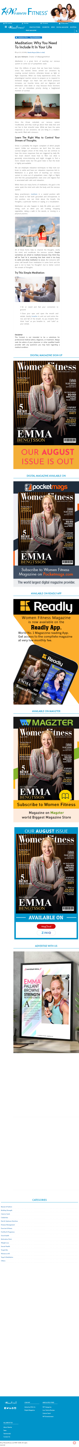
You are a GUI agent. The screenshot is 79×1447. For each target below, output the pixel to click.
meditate (34, 194)
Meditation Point (23, 37)
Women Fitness (25, 11)
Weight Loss (5, 1243)
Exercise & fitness (6, 1228)
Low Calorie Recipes (49, 1410)
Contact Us (6, 1437)
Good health (5, 1235)
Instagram (15, 1407)
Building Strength (6, 1210)
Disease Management (8, 1225)
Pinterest (12, 1407)
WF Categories (47, 1407)
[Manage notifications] (74, 1442)
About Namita (7, 1427)
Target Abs (4, 1250)
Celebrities (4, 1217)
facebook (5, 1407)
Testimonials (7, 1433)
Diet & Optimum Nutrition (9, 1221)
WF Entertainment (48, 1416)
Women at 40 (5, 1254)
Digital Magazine (29, 1410)
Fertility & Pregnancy (8, 1232)
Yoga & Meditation (35, 37)
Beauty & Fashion (6, 1207)
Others (3, 1261)
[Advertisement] (46, 1087)
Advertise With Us (29, 1407)
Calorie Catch (5, 1214)
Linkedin (10, 1407)
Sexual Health (5, 1246)
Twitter (7, 1407)
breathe (34, 316)
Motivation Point (6, 1239)
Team (4, 1430)
